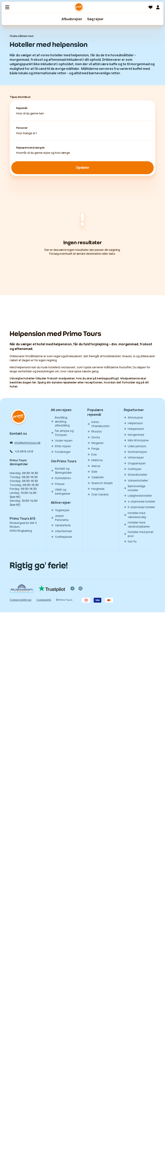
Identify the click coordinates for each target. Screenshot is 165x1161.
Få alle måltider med (21, 36)
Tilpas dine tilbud (20, 97)
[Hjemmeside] (79, 7)
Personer (22, 128)
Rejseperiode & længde (30, 147)
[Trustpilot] (51, 588)
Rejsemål (21, 108)
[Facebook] (72, 588)
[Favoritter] (150, 7)
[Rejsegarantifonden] (22, 588)
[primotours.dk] (18, 417)
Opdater (82, 167)
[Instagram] (80, 588)
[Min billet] (157, 7)
